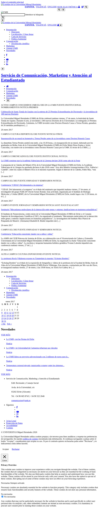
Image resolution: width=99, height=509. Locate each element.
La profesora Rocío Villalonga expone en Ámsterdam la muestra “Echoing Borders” (35, 258)
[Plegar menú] (60, 25)
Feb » (9, 324)
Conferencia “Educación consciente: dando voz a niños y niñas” (27, 234)
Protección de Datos (14, 423)
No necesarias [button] (6, 494)
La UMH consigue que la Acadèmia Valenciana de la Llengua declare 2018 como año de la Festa (40, 161)
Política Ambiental (18, 39)
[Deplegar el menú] (8, 100)
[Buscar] (3, 17)
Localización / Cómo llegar (22, 34)
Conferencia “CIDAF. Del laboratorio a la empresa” (22, 185)
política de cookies (30, 439)
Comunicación (12, 41)
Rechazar (15, 449)
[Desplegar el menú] (63, 9)
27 (13, 318)
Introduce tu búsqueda (34, 15)
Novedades (10, 50)
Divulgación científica (20, 43)
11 (8, 313)
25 (8, 318)
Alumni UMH (12, 48)
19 (10, 315)
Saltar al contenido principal (12, 2)
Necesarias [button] (5, 483)
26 (10, 318)
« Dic (3, 324)
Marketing (10, 46)
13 (13, 313)
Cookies (9, 428)
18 (8, 315)
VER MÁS (5, 335)
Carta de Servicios (18, 37)
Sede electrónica (67, 7)
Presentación (11, 30)
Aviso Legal (11, 421)
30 (2, 321)
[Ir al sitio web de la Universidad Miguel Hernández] (21, 4)
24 (5, 318)
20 (13, 315)
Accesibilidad (11, 425)
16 (2, 315)
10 (5, 313)
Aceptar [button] (5, 449)
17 (5, 315)
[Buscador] (86, 7)
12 (10, 313)
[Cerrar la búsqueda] (2, 20)
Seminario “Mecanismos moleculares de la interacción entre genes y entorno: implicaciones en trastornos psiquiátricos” (49, 209)
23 (2, 318)
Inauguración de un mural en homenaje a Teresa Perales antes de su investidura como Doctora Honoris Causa (45, 138)
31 (5, 321)
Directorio (15, 32)
